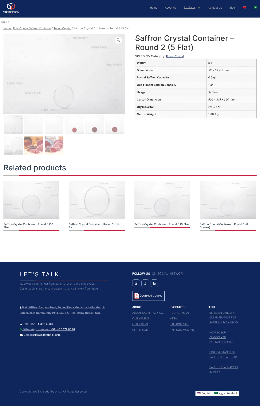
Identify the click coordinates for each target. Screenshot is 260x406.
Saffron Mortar (182, 329)
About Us (170, 7)
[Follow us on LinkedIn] (154, 283)
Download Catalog (151, 295)
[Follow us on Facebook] (145, 283)
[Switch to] (244, 7)
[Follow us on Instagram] (136, 283)
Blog (232, 7)
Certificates (141, 329)
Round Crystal (62, 28)
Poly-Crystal (180, 312)
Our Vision (140, 324)
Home (153, 7)
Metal (174, 318)
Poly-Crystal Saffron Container (32, 28)
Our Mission (141, 318)
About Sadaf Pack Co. (148, 312)
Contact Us (215, 7)
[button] (118, 40)
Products (189, 7)
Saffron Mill (179, 324)
